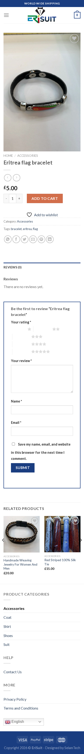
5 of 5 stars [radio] (21, 351)
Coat (7, 617)
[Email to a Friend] (33, 239)
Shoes (8, 635)
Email (16, 423)
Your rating (21, 322)
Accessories (27, 155)
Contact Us (13, 672)
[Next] (80, 549)
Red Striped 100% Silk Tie (60, 562)
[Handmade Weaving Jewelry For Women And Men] (22, 534)
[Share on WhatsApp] (8, 239)
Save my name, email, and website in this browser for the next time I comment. (40, 451)
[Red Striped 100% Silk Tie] (62, 534)
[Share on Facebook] (16, 239)
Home (8, 155)
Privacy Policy (15, 699)
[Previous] (3, 549)
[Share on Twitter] (24, 239)
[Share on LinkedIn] (50, 239)
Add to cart (45, 198)
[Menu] (6, 15)
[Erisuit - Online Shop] (42, 15)
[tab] (42, 267)
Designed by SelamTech (62, 748)
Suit (7, 644)
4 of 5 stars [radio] (21, 344)
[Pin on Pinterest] (41, 239)
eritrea (27, 229)
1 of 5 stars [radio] (18, 329)
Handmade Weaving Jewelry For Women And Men (20, 564)
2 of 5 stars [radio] (42, 329)
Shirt (7, 626)
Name (16, 401)
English (17, 722)
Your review (21, 361)
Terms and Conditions (21, 708)
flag (35, 229)
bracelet (16, 229)
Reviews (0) (12, 267)
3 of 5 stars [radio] (21, 336)
